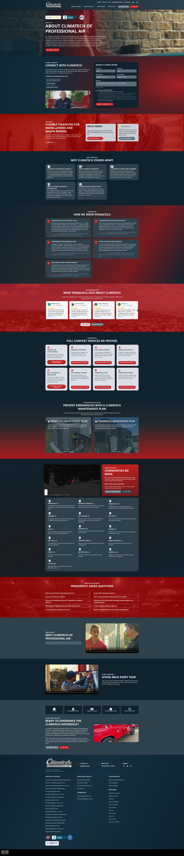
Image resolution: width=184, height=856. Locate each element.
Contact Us (111, 816)
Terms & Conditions (109, 100)
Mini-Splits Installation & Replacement (54, 797)
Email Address (99, 74)
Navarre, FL (52, 516)
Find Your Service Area (114, 491)
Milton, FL (113, 516)
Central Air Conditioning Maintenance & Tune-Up (57, 785)
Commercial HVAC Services (84, 796)
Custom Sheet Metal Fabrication (117, 780)
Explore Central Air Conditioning (56, 362)
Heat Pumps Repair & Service (52, 791)
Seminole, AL (113, 552)
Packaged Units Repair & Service (53, 817)
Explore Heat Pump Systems (103, 362)
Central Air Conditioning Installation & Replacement (57, 780)
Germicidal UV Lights (82, 782)
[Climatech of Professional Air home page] (53, 5)
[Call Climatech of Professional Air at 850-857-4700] (85, 766)
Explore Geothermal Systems (80, 387)
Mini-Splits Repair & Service (52, 800)
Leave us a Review (113, 804)
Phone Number (120, 74)
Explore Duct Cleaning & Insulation (56, 386)
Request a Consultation (103, 104)
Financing (128, 2)
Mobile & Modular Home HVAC (53, 831)
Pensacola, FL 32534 (108, 766)
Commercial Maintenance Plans (85, 799)
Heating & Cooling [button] (76, 6)
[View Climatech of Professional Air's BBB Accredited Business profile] (70, 17)
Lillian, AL (52, 564)
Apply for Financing (95, 139)
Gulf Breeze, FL (83, 516)
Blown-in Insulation (113, 785)
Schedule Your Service (114, 793)
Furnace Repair (51, 84)
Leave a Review (85, 324)
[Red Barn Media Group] (5, 852)
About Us (104, 2)
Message (98, 80)
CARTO (68, 494)
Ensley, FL (51, 552)
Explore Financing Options (127, 387)
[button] (72, 480)
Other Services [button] (101, 6)
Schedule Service (124, 6)
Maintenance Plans (117, 2)
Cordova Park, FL (84, 541)
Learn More (50, 142)
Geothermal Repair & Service (52, 826)
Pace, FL (51, 529)
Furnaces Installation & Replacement (54, 805)
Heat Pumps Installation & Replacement (55, 788)
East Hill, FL (52, 541)
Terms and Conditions (114, 822)
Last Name (119, 68)
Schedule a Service (54, 50)
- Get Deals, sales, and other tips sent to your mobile (110, 91)
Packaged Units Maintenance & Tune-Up (55, 820)
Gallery (99, 2)
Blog (109, 2)
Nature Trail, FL (84, 552)
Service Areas (112, 813)
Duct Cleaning (80, 788)
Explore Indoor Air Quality (127, 362)
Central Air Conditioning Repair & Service (55, 782)
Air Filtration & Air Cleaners (83, 780)
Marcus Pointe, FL (115, 541)
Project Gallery (112, 807)
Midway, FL (112, 529)
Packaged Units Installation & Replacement (56, 814)
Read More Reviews (97, 324)
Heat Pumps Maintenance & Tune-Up (54, 794)
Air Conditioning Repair (53, 80)
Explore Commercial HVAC (103, 387)
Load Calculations (113, 782)
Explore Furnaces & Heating (79, 362)
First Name (98, 68)
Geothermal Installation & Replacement (55, 823)
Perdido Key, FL (114, 504)
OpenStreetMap (57, 494)
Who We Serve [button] (111, 6)
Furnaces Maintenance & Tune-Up (53, 811)
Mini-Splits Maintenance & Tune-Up (54, 803)
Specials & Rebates (113, 801)
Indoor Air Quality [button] (89, 6)
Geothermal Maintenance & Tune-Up (54, 828)
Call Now (135, 6)
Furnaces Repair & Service (52, 808)
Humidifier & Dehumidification (84, 785)
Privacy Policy (101, 100)
